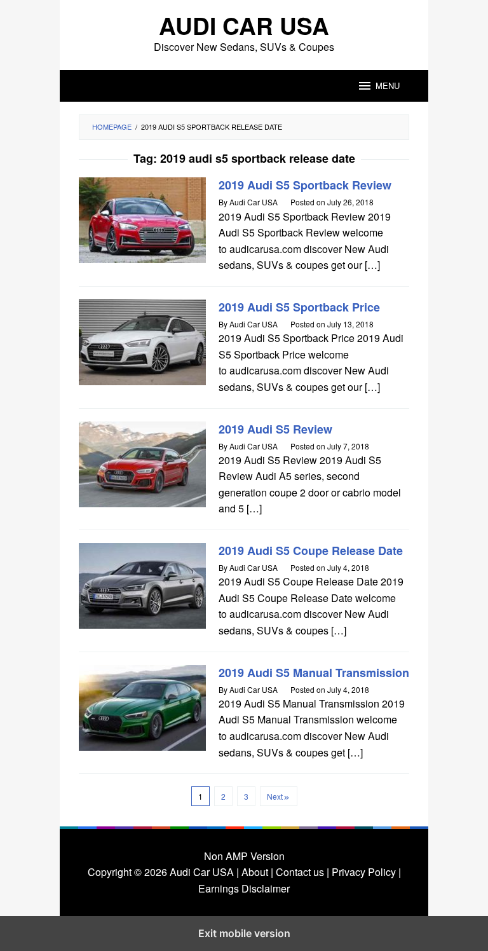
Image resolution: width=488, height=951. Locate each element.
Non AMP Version (244, 856)
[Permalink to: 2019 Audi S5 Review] (142, 462)
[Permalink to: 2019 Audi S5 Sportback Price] (142, 341)
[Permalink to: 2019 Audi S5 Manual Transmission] (142, 706)
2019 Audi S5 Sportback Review (305, 185)
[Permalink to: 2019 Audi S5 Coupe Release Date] (142, 584)
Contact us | (301, 872)
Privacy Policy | (365, 872)
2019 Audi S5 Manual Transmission (314, 672)
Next (275, 796)
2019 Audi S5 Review (275, 429)
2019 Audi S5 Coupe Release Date (311, 550)
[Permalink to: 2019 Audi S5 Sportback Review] (142, 219)
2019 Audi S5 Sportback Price (299, 307)
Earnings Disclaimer (244, 888)
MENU (388, 85)
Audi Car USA (244, 25)
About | (257, 872)
